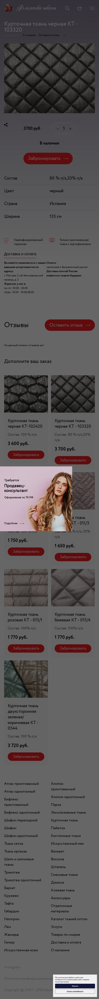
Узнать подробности (75, 991)
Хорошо (75, 986)
